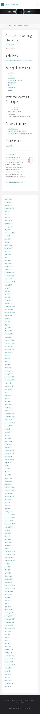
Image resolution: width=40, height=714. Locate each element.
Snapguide (11, 87)
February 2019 (9, 248)
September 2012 (10, 460)
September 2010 (10, 524)
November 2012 (10, 453)
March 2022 (8, 220)
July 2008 (7, 597)
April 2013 (8, 438)
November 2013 (10, 417)
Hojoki (10, 75)
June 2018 (8, 254)
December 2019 (10, 233)
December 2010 (10, 515)
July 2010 (7, 530)
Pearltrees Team (13, 129)
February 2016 (9, 334)
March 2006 (8, 680)
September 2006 (10, 665)
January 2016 (8, 337)
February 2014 (9, 407)
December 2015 (10, 340)
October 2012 (9, 456)
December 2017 (10, 273)
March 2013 (8, 441)
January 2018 (8, 270)
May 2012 (7, 472)
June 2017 (8, 291)
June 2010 (8, 533)
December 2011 (10, 487)
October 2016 (9, 309)
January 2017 (8, 303)
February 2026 (9, 202)
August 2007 (8, 631)
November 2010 (10, 518)
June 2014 (8, 395)
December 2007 (10, 619)
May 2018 (7, 257)
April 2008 (8, 607)
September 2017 (10, 282)
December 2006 (10, 656)
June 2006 (8, 674)
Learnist (19, 80)
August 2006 (8, 668)
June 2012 (8, 469)
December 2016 (10, 306)
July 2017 (7, 288)
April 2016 (8, 328)
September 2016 (10, 312)
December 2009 (10, 551)
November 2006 (10, 659)
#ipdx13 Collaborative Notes (17, 131)
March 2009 (8, 576)
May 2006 (7, 677)
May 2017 (7, 294)
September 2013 (10, 423)
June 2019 (8, 239)
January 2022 (8, 227)
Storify (10, 85)
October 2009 (9, 558)
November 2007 (10, 622)
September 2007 (10, 628)
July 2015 (7, 355)
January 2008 (8, 616)
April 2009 (8, 573)
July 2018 (7, 251)
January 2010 (8, 548)
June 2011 (8, 506)
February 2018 (9, 266)
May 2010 (7, 536)
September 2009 (10, 561)
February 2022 (9, 224)
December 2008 (10, 585)
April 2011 (8, 509)
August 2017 (8, 285)
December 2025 (10, 208)
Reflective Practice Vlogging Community (20, 133)
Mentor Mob (12, 82)
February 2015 (9, 371)
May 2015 (7, 361)
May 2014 (7, 398)
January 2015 (8, 374)
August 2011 (8, 499)
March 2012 (8, 478)
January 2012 (8, 484)
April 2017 (8, 297)
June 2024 (8, 217)
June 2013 (8, 432)
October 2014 (9, 383)
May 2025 (7, 211)
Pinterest (11, 80)
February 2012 (9, 481)
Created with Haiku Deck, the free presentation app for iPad (18, 60)
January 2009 (8, 582)
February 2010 (9, 545)
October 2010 (9, 521)
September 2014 (10, 386)
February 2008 (9, 613)
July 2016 (7, 319)
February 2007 (9, 650)
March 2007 (8, 646)
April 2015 (8, 364)
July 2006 (7, 671)
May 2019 (7, 242)
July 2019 (7, 236)
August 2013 (8, 426)
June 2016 (8, 322)
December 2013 (10, 414)
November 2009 (10, 554)
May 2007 (7, 640)
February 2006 (9, 683)
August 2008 (8, 594)
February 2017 (9, 300)
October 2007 (9, 625)
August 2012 (8, 463)
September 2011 (10, 496)
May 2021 (7, 230)
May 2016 (7, 325)
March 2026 (8, 199)
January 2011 (8, 512)
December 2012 (10, 450)
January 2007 (8, 653)
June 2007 (8, 637)
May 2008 (7, 604)
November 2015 (10, 343)
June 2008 (8, 600)
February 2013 (9, 444)
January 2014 (8, 410)
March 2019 (8, 245)
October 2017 (9, 279)
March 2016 (8, 331)
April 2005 (8, 686)
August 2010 (8, 527)
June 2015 (8, 358)
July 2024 (7, 214)
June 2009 (8, 567)
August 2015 (8, 352)
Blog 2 (9, 25)
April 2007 (8, 643)
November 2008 (10, 588)
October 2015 (9, 346)
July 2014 (7, 392)
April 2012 (8, 475)
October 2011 (9, 493)
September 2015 (10, 349)
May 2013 (7, 435)
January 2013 (8, 447)
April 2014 (8, 401)
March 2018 (8, 263)
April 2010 (8, 539)
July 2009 (7, 564)
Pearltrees (11, 78)
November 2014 (10, 380)
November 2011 (10, 490)
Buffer (10, 90)
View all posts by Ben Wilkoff (15, 182)
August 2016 (8, 316)
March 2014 (8, 404)
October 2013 (9, 420)
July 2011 (7, 502)
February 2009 (9, 579)
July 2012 (7, 466)
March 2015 (8, 368)
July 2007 (7, 634)
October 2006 (9, 662)
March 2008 (8, 610)
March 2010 (8, 542)
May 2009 (7, 570)
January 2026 (8, 205)
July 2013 (7, 429)
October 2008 (9, 591)
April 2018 (8, 260)
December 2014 (10, 377)
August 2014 (8, 389)
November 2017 (10, 276)
